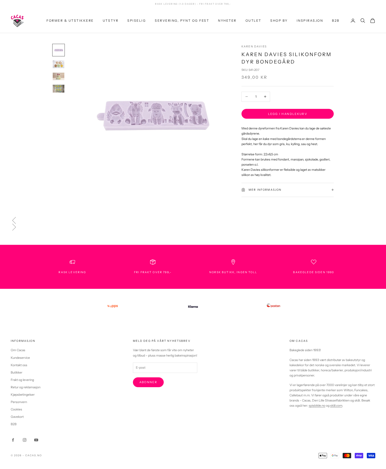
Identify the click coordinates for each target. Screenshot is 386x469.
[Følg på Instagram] (24, 440)
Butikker (16, 372)
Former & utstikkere (70, 20)
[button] (193, 220)
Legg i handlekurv (287, 113)
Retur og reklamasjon (25, 387)
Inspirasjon (310, 20)
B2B (336, 20)
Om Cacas (18, 350)
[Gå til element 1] (58, 50)
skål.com (336, 406)
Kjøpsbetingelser (23, 395)
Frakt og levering (22, 380)
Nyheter (227, 20)
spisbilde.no (317, 406)
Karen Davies (254, 46)
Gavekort (17, 417)
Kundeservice (20, 358)
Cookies (16, 409)
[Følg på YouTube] (36, 440)
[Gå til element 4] (58, 88)
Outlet (253, 20)
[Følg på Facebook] (13, 440)
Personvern (19, 402)
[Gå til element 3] (58, 76)
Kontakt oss (19, 365)
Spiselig (136, 20)
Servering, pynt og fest (182, 20)
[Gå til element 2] (58, 64)
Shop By (279, 20)
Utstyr (110, 20)
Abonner (148, 382)
